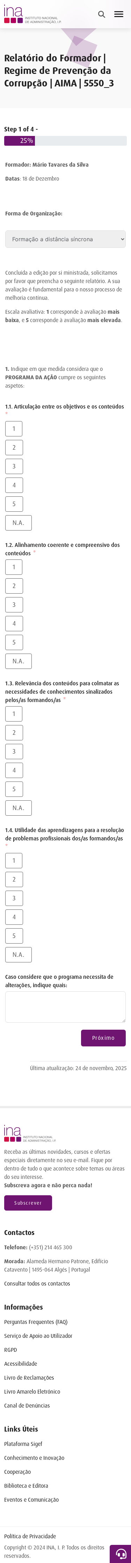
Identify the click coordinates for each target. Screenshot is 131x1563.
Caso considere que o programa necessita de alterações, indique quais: (59, 981)
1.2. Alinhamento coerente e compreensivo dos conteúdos (62, 549)
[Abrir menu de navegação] (119, 14)
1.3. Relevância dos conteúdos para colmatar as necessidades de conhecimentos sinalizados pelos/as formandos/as (62, 692)
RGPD (10, 1350)
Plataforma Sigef (23, 1444)
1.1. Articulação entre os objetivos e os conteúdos (64, 406)
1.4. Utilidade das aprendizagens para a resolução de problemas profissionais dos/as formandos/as (64, 834)
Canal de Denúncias (27, 1405)
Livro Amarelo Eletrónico (32, 1391)
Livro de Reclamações (29, 1377)
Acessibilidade (20, 1363)
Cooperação (17, 1472)
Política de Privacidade (30, 1536)
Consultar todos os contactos (37, 1283)
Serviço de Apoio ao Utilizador (38, 1336)
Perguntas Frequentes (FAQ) (35, 1322)
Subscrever (28, 1203)
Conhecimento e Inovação (34, 1458)
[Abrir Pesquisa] (101, 14)
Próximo (103, 1038)
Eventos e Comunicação (31, 1499)
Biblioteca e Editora (26, 1485)
